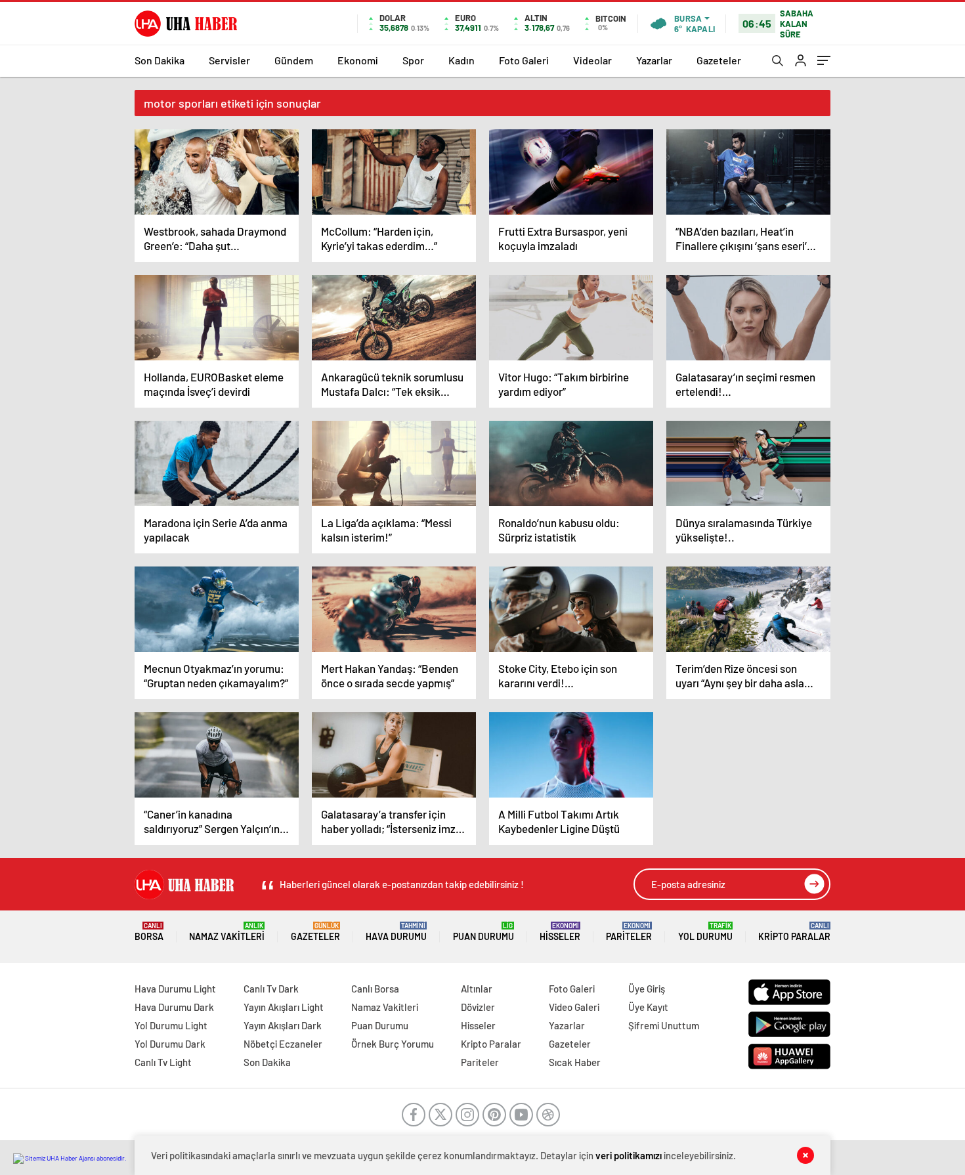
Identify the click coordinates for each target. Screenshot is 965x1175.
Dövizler (478, 1007)
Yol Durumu (705, 932)
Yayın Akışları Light (284, 1007)
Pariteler (629, 932)
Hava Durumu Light (175, 988)
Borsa (149, 932)
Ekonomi (357, 60)
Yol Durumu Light (171, 1025)
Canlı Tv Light (163, 1062)
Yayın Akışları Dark (283, 1025)
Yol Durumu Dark (170, 1044)
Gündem (293, 60)
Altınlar (476, 988)
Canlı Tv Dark (271, 988)
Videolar (592, 60)
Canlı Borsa (375, 988)
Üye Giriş (646, 988)
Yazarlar (654, 60)
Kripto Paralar (794, 932)
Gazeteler (719, 60)
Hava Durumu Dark (174, 1007)
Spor (413, 60)
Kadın (461, 60)
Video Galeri (574, 1007)
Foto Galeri (524, 60)
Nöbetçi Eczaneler (283, 1044)
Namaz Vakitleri (227, 932)
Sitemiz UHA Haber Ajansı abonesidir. (75, 1158)
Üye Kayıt (648, 1007)
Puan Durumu (483, 932)
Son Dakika (159, 60)
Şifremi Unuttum (663, 1025)
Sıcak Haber (575, 1062)
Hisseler (560, 932)
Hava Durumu (396, 932)
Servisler (229, 60)
